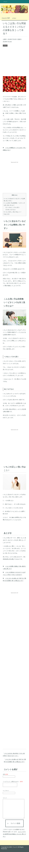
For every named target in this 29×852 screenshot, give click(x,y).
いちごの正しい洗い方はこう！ (13, 212)
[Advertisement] (14, 61)
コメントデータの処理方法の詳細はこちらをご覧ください (14, 834)
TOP (7, 18)
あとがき (7, 214)
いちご (5, 45)
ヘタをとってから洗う (13, 207)
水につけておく (11, 209)
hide (16, 195)
